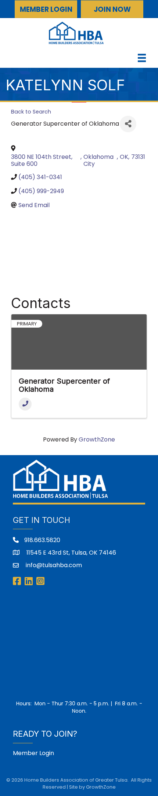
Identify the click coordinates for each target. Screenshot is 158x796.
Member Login (33, 753)
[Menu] (141, 58)
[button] (46, 9)
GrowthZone (97, 439)
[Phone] (25, 404)
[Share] (128, 124)
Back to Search (31, 111)
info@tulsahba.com (53, 565)
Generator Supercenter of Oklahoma (64, 385)
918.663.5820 (42, 540)
